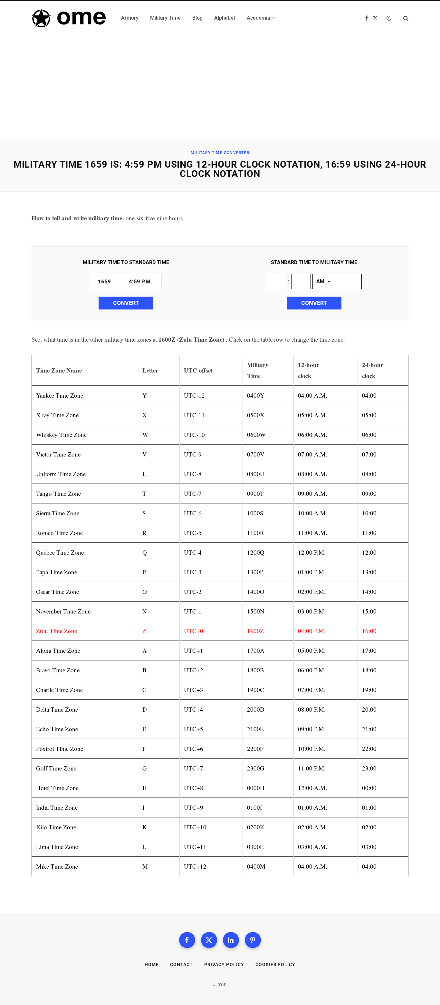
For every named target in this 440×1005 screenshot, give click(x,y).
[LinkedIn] (231, 940)
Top (222, 985)
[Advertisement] (220, 90)
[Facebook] (187, 940)
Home (152, 964)
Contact (181, 964)
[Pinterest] (253, 940)
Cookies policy (275, 964)
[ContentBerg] (69, 18)
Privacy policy (224, 964)
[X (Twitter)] (209, 940)
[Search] (403, 18)
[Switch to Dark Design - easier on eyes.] (389, 18)
